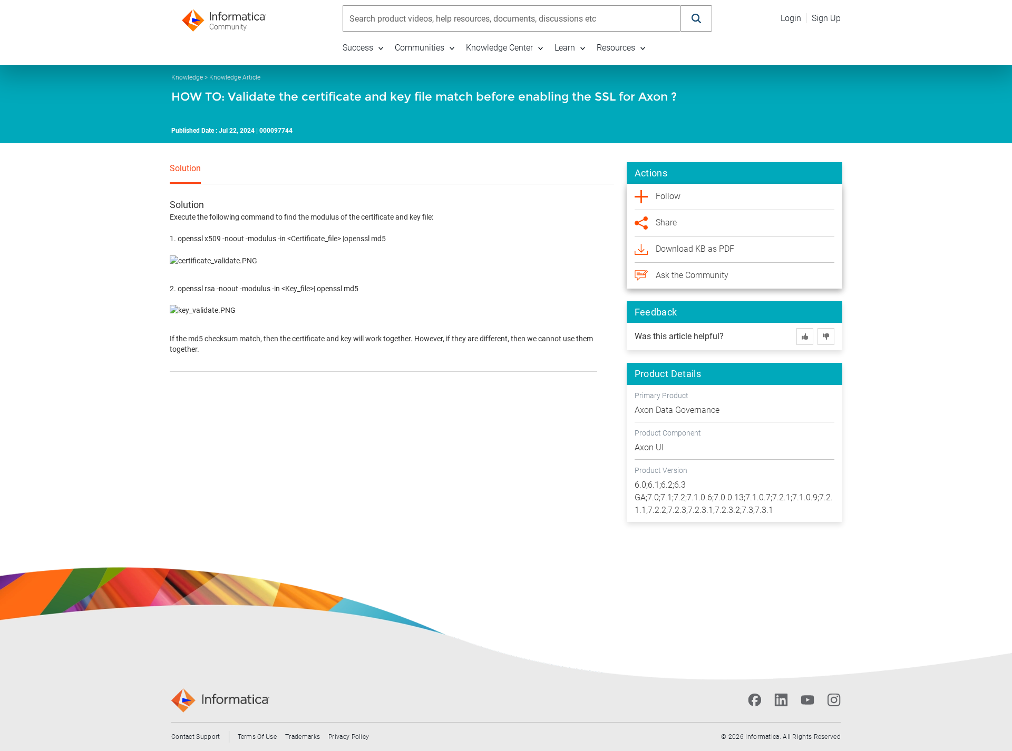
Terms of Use (257, 736)
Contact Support (195, 736)
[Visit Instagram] (834, 700)
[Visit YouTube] (807, 700)
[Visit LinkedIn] (781, 700)
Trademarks (302, 736)
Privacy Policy (348, 736)
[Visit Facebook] (755, 700)
